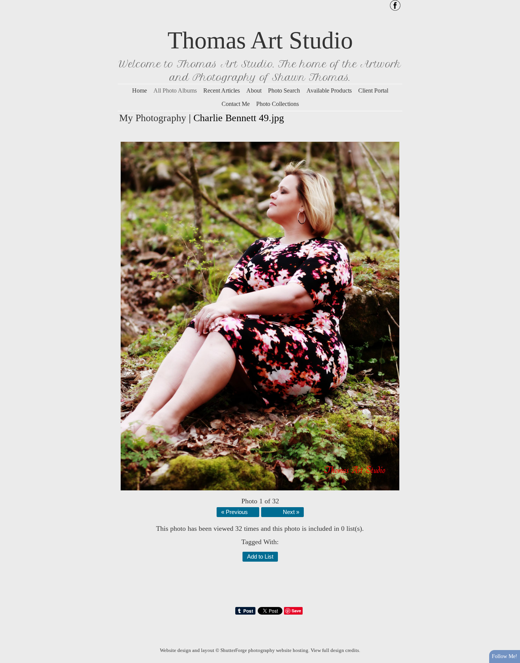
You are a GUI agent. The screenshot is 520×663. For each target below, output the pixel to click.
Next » (291, 512)
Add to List (260, 557)
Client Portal (373, 90)
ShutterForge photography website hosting (264, 650)
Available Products (329, 90)
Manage (509, 3)
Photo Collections (277, 104)
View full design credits (335, 650)
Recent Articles (221, 90)
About (254, 90)
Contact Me (236, 104)
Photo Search (284, 90)
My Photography (152, 117)
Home (139, 90)
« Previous (234, 512)
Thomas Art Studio (260, 40)
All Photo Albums (175, 90)
